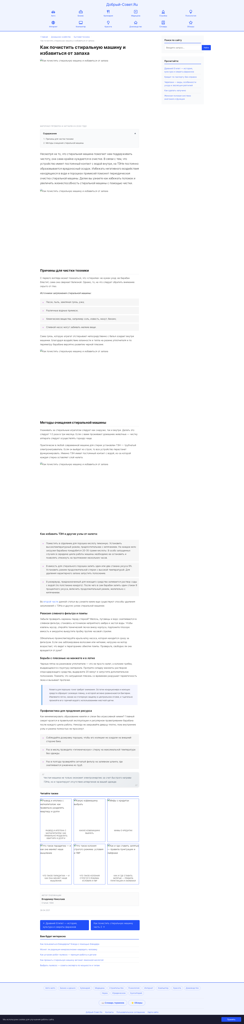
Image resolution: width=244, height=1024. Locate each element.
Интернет (53, 27)
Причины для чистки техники (59, 139)
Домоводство (135, 27)
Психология (190, 16)
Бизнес (81, 16)
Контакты (109, 1012)
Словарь (163, 27)
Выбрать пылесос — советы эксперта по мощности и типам (70, 965)
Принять (231, 1019)
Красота (108, 27)
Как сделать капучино (175, 90)
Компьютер (81, 27)
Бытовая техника (82, 37)
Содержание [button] (89, 133)
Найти (206, 48)
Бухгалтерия (136, 993)
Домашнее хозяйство (61, 37)
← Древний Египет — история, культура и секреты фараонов (60, 925)
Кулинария (108, 16)
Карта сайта (153, 1012)
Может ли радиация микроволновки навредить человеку (68, 949)
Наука (105, 993)
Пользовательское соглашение (130, 1012)
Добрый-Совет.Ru (122, 4)
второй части (50, 601)
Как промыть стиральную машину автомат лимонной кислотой (72, 960)
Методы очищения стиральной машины (65, 143)
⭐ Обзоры (136, 1003)
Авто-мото (50, 988)
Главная (44, 37)
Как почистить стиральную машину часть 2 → (113, 925)
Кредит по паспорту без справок (180, 77)
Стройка (163, 16)
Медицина (135, 16)
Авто (53, 16)
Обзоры (190, 27)
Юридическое (119, 993)
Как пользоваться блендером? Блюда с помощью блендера (69, 944)
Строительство (116, 988)
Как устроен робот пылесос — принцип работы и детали (68, 954)
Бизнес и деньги (67, 988)
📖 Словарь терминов (113, 1003)
